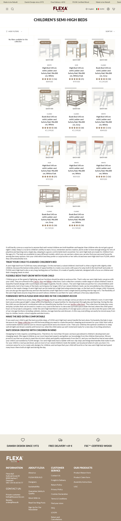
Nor (41, 281)
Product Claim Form (82, 477)
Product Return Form (82, 473)
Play (39, 300)
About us (32, 473)
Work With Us (34, 498)
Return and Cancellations (56, 518)
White (49, 281)
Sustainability (33, 486)
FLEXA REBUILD (35, 477)
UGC (76, 486)
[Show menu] (7, 9)
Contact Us (55, 475)
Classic (36, 281)
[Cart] (113, 9)
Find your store (57, 503)
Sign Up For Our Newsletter (34, 508)
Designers (32, 482)
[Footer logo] (15, 459)
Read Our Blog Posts (36, 502)
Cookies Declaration (59, 494)
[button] (48, 79)
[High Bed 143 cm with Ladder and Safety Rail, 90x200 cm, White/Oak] (76, 50)
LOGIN (54, 512)
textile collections (78, 304)
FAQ (53, 508)
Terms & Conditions (59, 498)
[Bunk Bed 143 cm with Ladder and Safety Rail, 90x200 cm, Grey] (103, 50)
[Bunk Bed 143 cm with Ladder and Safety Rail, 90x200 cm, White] (49, 99)
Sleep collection (24, 322)
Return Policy (56, 485)
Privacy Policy (57, 489)
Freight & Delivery (58, 480)
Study (46, 300)
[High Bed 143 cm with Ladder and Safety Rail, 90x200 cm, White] (49, 50)
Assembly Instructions (83, 482)
